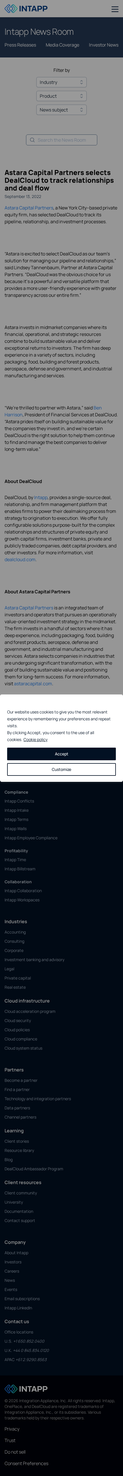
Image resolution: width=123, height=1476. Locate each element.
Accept (61, 754)
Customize (61, 769)
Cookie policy (35, 739)
